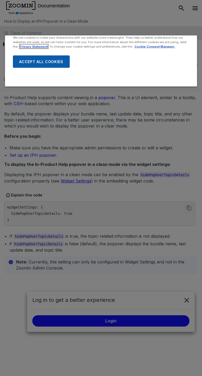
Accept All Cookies (41, 61)
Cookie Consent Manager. (154, 46)
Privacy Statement (34, 46)
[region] (101, 61)
